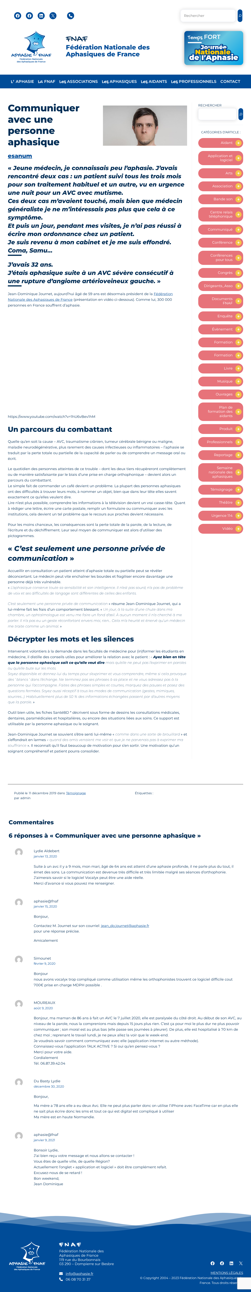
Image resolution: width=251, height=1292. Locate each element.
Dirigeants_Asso (218, 286)
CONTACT (230, 81)
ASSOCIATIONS (78, 82)
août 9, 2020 (43, 1008)
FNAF (76, 39)
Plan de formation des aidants (220, 411)
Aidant (227, 143)
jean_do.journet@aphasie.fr (125, 926)
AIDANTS (154, 82)
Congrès (225, 273)
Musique (225, 381)
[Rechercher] (240, 15)
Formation (223, 342)
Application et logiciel (220, 158)
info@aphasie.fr (79, 1274)
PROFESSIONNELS (193, 82)
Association (222, 186)
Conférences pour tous (221, 257)
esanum (20, 155)
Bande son (223, 199)
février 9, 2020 (44, 963)
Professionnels (220, 442)
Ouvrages (224, 394)
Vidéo (227, 528)
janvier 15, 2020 (45, 906)
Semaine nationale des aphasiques (221, 472)
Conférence (222, 242)
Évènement (222, 329)
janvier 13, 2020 (45, 856)
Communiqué (220, 229)
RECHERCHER (210, 105)
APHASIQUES (119, 82)
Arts (229, 173)
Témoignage (221, 489)
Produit (226, 429)
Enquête (225, 316)
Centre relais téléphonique (221, 214)
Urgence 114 (222, 515)
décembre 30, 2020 (49, 1086)
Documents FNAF (222, 301)
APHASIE (22, 82)
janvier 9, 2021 (44, 1140)
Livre (228, 368)
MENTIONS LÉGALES (227, 1273)
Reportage (223, 455)
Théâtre (226, 502)
